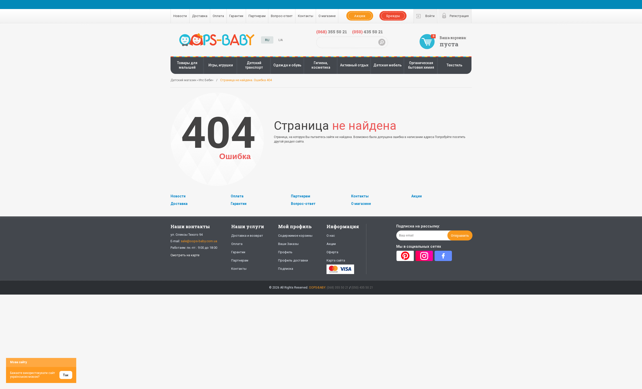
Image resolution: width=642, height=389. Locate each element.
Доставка (199, 16)
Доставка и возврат (247, 235)
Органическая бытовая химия (421, 65)
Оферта (332, 252)
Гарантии (236, 16)
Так (65, 375)
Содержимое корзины (295, 235)
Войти (430, 16)
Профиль (285, 252)
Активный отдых (354, 65)
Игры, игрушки (220, 65)
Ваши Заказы (288, 244)
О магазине (327, 16)
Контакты (305, 16)
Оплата (218, 16)
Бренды (393, 16)
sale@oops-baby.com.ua (199, 241)
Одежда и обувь (287, 65)
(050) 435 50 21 (362, 287)
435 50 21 (367, 32)
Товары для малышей (187, 65)
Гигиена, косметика (320, 65)
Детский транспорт (254, 65)
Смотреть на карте (185, 255)
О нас (331, 235)
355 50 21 (331, 32)
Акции (359, 16)
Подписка (285, 269)
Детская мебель (387, 65)
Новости (180, 16)
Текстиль (454, 65)
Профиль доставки (293, 260)
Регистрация (459, 16)
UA (280, 40)
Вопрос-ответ (282, 16)
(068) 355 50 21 (338, 287)
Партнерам (257, 16)
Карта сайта (336, 260)
